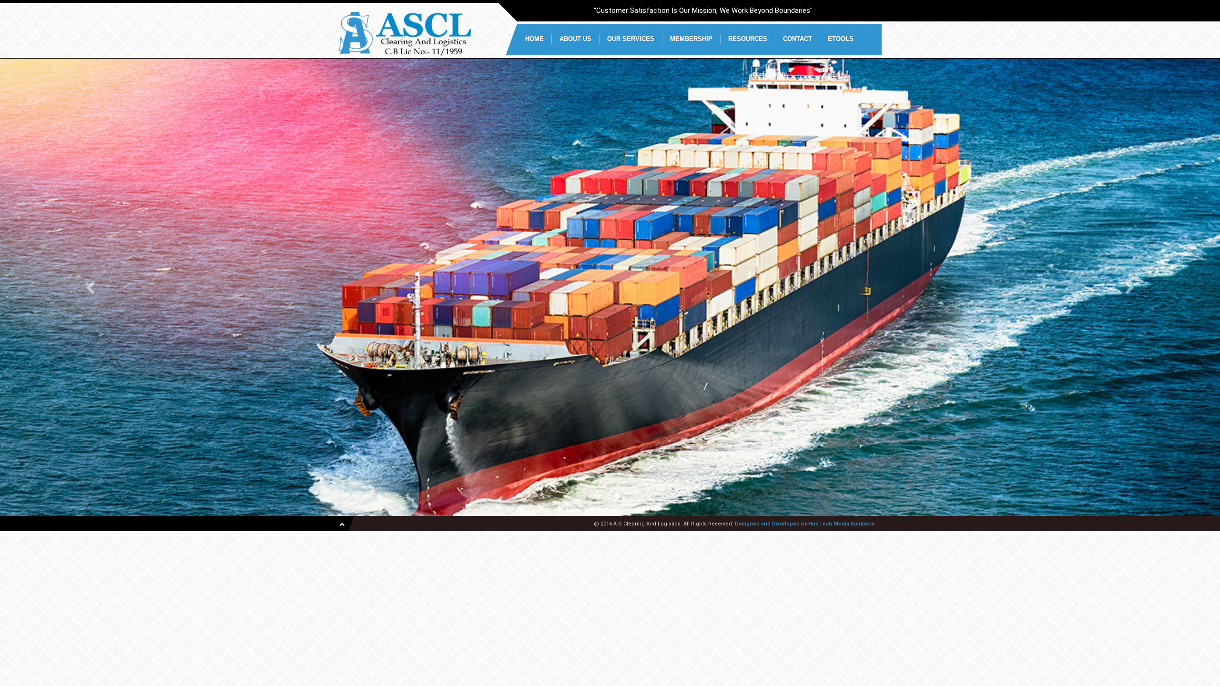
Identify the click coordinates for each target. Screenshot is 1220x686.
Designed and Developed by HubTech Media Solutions (804, 524)
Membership (691, 38)
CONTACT (797, 38)
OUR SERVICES (630, 38)
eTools (841, 38)
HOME (534, 38)
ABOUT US (575, 38)
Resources (747, 38)
